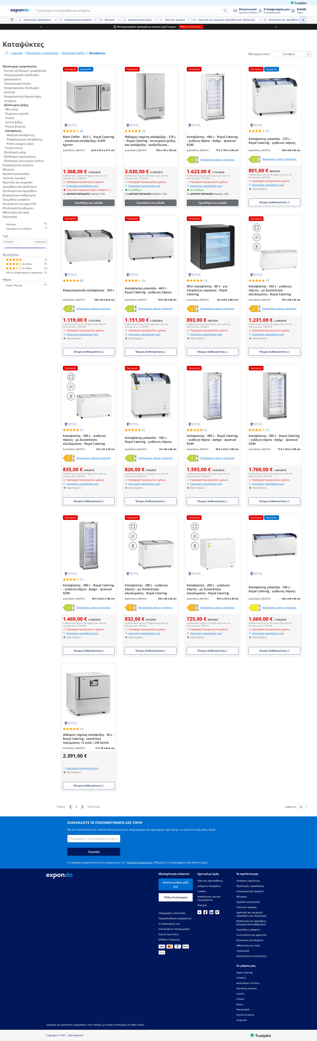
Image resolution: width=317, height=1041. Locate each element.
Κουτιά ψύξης (14, 122)
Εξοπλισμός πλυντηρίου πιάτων (24, 161)
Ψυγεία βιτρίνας (15, 126)
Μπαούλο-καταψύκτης (21, 135)
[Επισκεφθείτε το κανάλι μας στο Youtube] (199, 913)
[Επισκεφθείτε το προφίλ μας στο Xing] (217, 913)
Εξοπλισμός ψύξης (16, 105)
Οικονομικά (10, 217)
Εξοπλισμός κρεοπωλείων (20, 156)
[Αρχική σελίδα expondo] (6, 53)
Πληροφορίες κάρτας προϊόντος (217, 159)
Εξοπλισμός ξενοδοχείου (18, 208)
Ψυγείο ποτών (14, 148)
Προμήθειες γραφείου (16, 199)
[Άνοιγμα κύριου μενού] (12, 20)
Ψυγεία (9, 118)
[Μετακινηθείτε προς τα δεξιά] (276, 26)
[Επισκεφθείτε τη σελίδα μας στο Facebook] (205, 913)
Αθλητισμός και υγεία (16, 212)
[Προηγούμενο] (70, 807)
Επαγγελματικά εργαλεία (18, 165)
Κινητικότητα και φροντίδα (19, 204)
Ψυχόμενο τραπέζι (17, 113)
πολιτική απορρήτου (140, 862)
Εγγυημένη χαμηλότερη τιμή (82, 185)
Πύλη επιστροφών (175, 897)
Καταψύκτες (13, 131)
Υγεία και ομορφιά (14, 178)
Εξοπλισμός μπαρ (15, 152)
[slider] (4, 248)
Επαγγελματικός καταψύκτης (24, 139)
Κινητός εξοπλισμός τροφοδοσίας (25, 71)
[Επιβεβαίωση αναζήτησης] (225, 10)
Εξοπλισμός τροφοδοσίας (20, 66)
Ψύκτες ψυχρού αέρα (20, 144)
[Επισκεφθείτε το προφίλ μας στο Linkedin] (211, 913)
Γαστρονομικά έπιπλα (17, 83)
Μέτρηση (8, 169)
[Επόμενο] (82, 807)
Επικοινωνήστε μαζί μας (176, 884)
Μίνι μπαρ (11, 109)
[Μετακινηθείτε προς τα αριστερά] (41, 26)
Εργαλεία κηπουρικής (16, 174)
